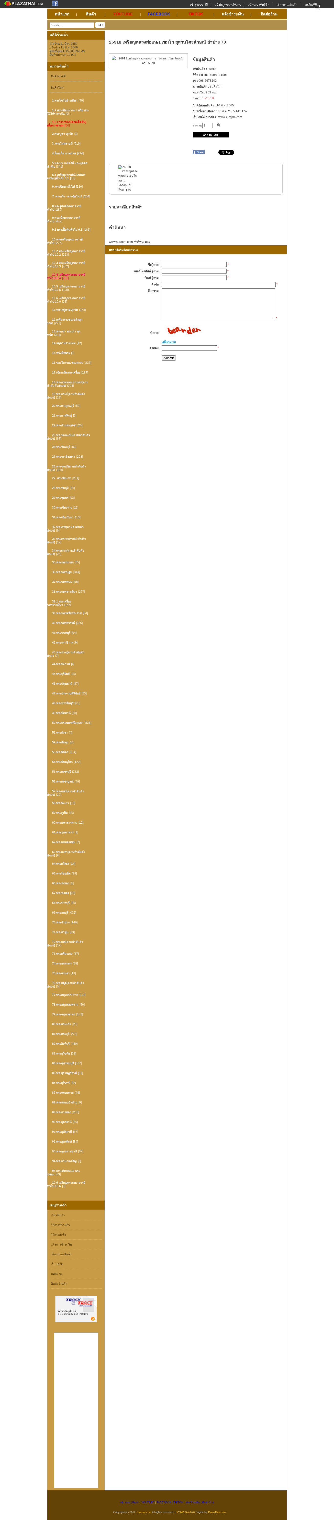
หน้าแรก (125, 1502)
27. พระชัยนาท (61, 478)
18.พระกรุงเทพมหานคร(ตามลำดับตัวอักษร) (67, 384)
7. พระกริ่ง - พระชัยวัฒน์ (67, 196)
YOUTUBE (147, 1502)
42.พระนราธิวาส (62, 642)
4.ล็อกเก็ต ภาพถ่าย (64, 153)
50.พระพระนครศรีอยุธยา (67, 723)
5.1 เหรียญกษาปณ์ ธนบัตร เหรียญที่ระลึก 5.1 (66, 176)
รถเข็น (309, 5)
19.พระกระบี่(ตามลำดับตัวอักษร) (66, 395)
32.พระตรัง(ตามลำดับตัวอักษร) (65, 528)
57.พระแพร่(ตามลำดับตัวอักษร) (65, 793)
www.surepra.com (121, 242)
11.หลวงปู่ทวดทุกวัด (65, 310)
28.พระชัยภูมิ (60, 488)
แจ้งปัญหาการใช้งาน (228, 5)
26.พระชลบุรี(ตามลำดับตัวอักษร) (66, 468)
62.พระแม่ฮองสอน (63, 842)
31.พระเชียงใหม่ (62, 517)
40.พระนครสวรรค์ (63, 623)
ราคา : (197, 98)
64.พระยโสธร (60, 863)
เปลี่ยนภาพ (169, 341)
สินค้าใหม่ (57, 87)
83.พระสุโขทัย (61, 1053)
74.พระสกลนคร (62, 963)
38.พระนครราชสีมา (64, 591)
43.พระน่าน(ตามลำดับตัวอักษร (65, 654)
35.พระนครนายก (63, 562)
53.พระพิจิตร (60, 752)
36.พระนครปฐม (62, 572)
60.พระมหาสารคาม (64, 822)
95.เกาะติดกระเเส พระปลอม (63, 1172)
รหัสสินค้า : (200, 69)
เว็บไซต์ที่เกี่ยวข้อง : (205, 117)
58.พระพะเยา (60, 803)
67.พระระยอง (60, 893)
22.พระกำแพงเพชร (64, 425)
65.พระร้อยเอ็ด (61, 873)
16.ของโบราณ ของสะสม (67, 362)
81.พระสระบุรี (60, 1034)
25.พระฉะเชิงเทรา (63, 456)
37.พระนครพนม (62, 582)
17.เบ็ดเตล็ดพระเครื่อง (66, 372)
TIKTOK (178, 1502)
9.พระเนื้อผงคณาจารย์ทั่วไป (63, 219)
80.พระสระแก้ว (61, 1024)
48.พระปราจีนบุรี (62, 703)
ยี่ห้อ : (196, 75)
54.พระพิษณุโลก (62, 762)
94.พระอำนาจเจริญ (64, 1161)
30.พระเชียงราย (62, 507)
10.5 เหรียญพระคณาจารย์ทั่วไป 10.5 (66, 288)
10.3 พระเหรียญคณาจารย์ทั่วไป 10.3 (66, 264)
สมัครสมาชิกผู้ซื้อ (258, 5)
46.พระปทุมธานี (62, 683)
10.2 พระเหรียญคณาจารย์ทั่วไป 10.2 (66, 253)
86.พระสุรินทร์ (61, 1083)
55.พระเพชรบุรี (61, 771)
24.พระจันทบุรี (61, 447)
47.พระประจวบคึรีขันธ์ (66, 693)
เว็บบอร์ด (57, 1264)
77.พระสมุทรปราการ (65, 995)
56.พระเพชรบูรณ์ (63, 781)
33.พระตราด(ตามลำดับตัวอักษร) (66, 540)
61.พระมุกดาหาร (63, 832)
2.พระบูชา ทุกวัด (62, 134)
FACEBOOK (163, 1502)
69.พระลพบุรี (60, 912)
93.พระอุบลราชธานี (64, 1151)
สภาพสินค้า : (201, 86)
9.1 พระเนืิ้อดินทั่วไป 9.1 (67, 229)
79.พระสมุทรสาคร (63, 1014)
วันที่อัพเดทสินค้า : (204, 105)
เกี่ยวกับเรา (58, 1215)
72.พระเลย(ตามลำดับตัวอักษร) (65, 943)
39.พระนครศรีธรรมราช (67, 613)
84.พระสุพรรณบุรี (63, 1063)
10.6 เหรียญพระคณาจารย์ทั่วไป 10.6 (66, 299)
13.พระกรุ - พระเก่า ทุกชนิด (63, 333)
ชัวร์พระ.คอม (142, 242)
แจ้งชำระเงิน (192, 1502)
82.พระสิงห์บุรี (61, 1043)
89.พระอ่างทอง (61, 1112)
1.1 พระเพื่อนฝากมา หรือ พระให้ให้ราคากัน (68, 112)
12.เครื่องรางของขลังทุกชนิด (64, 321)
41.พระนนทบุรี (61, 633)
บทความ (56, 1274)
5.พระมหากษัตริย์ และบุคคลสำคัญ (67, 164)
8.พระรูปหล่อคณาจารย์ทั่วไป (64, 207)
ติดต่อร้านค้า (59, 1283)
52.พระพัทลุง (60, 742)
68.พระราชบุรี (61, 903)
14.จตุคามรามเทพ (64, 343)
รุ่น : (195, 80)
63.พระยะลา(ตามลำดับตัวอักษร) (66, 853)
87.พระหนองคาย (63, 1092)
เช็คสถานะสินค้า (287, 5)
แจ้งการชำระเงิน (61, 1244)
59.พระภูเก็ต (60, 813)
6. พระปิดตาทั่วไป (63, 186)
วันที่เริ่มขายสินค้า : (205, 111)
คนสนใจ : (199, 92)
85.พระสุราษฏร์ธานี (64, 1073)
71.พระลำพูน (60, 932)
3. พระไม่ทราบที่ (62, 143)
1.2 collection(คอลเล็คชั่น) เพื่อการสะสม (66, 123)
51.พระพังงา (60, 732)
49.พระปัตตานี (61, 713)
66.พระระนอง (60, 883)
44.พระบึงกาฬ (61, 664)
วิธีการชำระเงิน (60, 1225)
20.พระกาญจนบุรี (63, 406)
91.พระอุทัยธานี (62, 1132)
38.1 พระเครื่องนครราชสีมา (59, 603)
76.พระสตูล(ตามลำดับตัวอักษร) (65, 984)
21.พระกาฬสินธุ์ (62, 415)
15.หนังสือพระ (61, 353)
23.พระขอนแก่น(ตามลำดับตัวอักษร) (68, 436)
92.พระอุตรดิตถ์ (62, 1141)
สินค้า (135, 1502)
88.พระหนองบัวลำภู (64, 1102)
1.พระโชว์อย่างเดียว (65, 100)
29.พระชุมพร (60, 497)
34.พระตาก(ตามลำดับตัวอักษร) (65, 552)
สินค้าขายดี (58, 76)
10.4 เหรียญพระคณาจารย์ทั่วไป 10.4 (66, 276)
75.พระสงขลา (61, 973)
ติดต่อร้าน (208, 1502)
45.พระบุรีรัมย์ (61, 674)
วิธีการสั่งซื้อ (58, 1234)
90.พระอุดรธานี (62, 1122)
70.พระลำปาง (61, 922)
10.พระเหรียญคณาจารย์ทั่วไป (65, 241)
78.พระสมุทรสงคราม (65, 1004)
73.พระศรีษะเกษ (62, 953)
